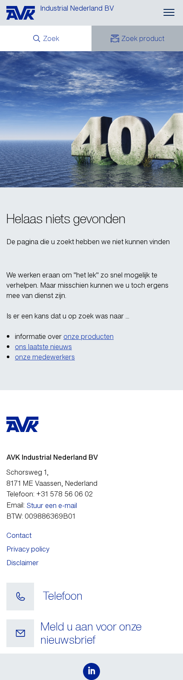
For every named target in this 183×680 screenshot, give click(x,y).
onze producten (88, 336)
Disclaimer (22, 562)
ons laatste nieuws (43, 346)
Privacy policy (27, 549)
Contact (18, 535)
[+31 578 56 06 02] (20, 597)
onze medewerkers (45, 357)
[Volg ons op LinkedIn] (91, 671)
